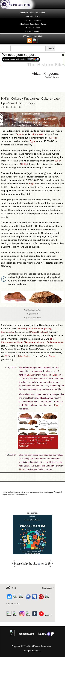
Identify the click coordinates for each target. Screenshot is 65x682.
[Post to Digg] (21, 598)
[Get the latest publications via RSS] (29, 40)
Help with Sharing (12, 604)
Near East (29, 16)
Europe (42, 13)
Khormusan (37, 134)
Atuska (52, 356)
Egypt (32, 141)
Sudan (58, 160)
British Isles (33, 13)
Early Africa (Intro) (12, 119)
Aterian (53, 137)
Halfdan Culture (23, 356)
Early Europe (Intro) (40, 122)
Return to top (47, 588)
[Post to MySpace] (34, 598)
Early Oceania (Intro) (42, 125)
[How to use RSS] (35, 40)
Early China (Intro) (22, 122)
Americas (37, 32)
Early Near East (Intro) (21, 125)
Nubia (24, 164)
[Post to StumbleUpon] (47, 598)
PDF (7, 356)
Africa (37, 16)
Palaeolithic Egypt (39, 332)
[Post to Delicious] (15, 598)
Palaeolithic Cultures (31, 114)
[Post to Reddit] (41, 598)
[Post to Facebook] (28, 598)
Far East (27, 20)
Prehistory (37, 20)
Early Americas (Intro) (32, 119)
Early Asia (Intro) (51, 119)
